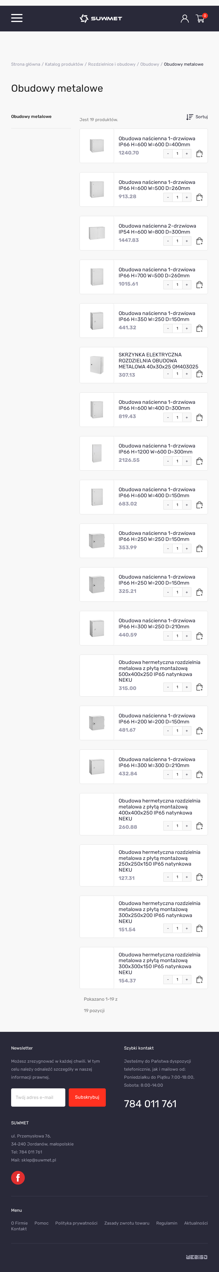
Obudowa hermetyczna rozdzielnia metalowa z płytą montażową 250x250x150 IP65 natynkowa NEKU (159, 861)
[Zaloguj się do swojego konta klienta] (185, 19)
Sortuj (202, 116)
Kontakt (19, 1228)
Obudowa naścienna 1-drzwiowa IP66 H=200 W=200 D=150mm (157, 719)
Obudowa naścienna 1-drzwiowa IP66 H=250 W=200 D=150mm (157, 580)
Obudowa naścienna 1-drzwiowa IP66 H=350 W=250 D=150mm (157, 316)
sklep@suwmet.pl (38, 1160)
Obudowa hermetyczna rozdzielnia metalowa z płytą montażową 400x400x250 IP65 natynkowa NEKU (159, 810)
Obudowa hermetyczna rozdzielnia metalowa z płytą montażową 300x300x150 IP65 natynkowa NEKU (159, 964)
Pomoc (41, 1223)
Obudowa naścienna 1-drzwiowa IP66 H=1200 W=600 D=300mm (157, 449)
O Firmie (19, 1223)
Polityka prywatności (76, 1223)
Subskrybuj (87, 1097)
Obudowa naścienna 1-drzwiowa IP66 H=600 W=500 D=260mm (157, 185)
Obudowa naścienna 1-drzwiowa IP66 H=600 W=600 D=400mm (157, 141)
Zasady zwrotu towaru (126, 1223)
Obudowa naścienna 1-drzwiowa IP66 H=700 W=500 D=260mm (157, 272)
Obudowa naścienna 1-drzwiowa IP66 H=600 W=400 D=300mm (157, 405)
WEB (197, 1257)
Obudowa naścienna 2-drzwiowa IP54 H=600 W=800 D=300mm (157, 229)
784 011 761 (150, 1104)
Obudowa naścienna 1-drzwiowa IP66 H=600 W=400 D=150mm (157, 492)
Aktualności (196, 1223)
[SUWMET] (109, 18)
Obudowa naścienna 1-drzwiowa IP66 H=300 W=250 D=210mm (157, 623)
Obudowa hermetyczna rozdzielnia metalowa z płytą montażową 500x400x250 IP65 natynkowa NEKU (159, 671)
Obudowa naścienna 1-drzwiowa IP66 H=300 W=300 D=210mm (157, 762)
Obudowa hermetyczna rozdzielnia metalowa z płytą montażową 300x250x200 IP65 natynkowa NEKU (159, 912)
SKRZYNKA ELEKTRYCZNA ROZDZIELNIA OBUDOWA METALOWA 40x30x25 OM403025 (158, 361)
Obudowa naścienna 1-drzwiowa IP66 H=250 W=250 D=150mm (157, 536)
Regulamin (166, 1223)
